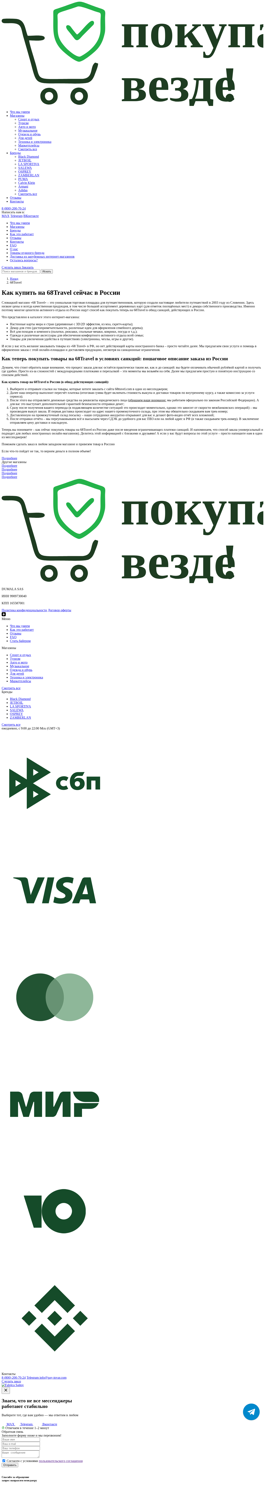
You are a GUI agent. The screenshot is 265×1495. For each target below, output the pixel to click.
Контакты (17, 201)
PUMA (23, 179)
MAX (6, 216)
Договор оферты (59, 610)
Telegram (16, 216)
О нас (14, 249)
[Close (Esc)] (6, 1390)
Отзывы (15, 197)
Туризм (23, 123)
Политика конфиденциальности (24, 610)
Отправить (10, 1465)
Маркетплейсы (28, 145)
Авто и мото (27, 127)
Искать (46, 271)
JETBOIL (24, 160)
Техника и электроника (34, 141)
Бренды (15, 153)
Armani (23, 186)
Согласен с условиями (45, 1461)
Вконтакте (49, 1424)
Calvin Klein (26, 182)
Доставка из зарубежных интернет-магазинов (42, 256)
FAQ (13, 245)
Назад (14, 278)
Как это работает (22, 234)
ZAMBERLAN (28, 175)
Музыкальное (27, 130)
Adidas (23, 190)
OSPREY (24, 171)
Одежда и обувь (29, 134)
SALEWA (25, 168)
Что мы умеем (20, 112)
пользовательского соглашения (61, 1461)
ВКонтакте (31, 216)
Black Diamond (28, 156)
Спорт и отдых (28, 119)
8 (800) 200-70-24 (14, 208)
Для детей (25, 138)
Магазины (17, 115)
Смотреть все (27, 149)
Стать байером (20, 641)
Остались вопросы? (24, 260)
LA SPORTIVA (28, 164)
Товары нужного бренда (27, 253)
